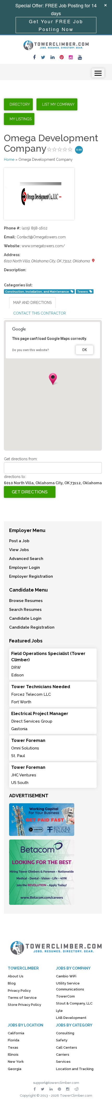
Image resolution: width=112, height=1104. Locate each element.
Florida (13, 1040)
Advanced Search (26, 558)
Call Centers (66, 1047)
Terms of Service (22, 998)
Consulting (65, 1033)
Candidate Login (25, 618)
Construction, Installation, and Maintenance (37, 291)
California (16, 1033)
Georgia (14, 1069)
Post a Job (19, 541)
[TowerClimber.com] (56, 44)
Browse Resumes (26, 600)
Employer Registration (31, 576)
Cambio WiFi (66, 976)
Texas (13, 1047)
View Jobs (19, 549)
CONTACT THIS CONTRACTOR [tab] (39, 313)
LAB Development (71, 1018)
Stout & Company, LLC (74, 1003)
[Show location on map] (93, 260)
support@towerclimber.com (56, 1083)
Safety (61, 1040)
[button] (53, 379)
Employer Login (24, 567)
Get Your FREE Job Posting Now (56, 25)
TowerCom (65, 996)
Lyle (59, 1011)
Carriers (62, 1054)
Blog (12, 983)
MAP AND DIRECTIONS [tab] (32, 302)
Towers (82, 291)
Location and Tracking (75, 1069)
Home (9, 159)
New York (16, 1062)
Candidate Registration (31, 627)
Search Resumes (25, 609)
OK (84, 350)
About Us (15, 976)
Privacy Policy (19, 991)
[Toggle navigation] (98, 73)
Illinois (13, 1054)
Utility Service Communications (70, 986)
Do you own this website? (30, 350)
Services (63, 1062)
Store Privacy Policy (24, 1005)
